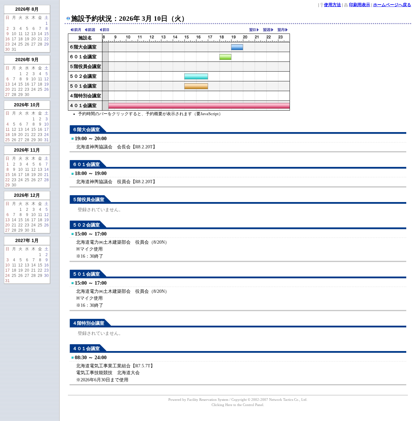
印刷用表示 (359, 5)
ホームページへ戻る (392, 5)
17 (14, 39)
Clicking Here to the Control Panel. (238, 405)
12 (27, 34)
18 (20, 39)
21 (40, 39)
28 (40, 44)
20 (33, 39)
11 (21, 34)
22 (46, 39)
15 (46, 34)
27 (33, 44)
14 (40, 34)
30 (7, 49)
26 (27, 44)
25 (20, 44)
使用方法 (332, 5)
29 (46, 44)
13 (33, 34)
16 (7, 39)
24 (14, 44)
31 (14, 49)
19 (27, 39)
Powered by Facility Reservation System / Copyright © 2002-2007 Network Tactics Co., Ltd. (237, 399)
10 (14, 34)
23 (7, 44)
